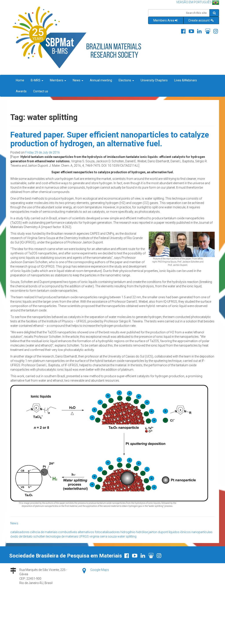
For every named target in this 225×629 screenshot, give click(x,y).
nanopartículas (201, 532)
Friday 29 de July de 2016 (42, 152)
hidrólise (142, 532)
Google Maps (99, 570)
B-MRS (36, 80)
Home (20, 80)
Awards (21, 91)
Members (57, 80)
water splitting (126, 536)
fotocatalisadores (107, 532)
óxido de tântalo (21, 536)
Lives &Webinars (185, 80)
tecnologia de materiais (62, 536)
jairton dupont (158, 532)
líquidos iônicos (180, 532)
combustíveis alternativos (76, 532)
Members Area (163, 20)
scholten (39, 536)
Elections (125, 80)
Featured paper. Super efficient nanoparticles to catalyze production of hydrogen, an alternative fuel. (109, 139)
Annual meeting (101, 80)
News (77, 80)
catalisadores (19, 532)
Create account (199, 20)
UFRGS (84, 536)
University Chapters (154, 80)
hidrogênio (127, 532)
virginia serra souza (103, 536)
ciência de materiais (44, 532)
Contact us (40, 91)
